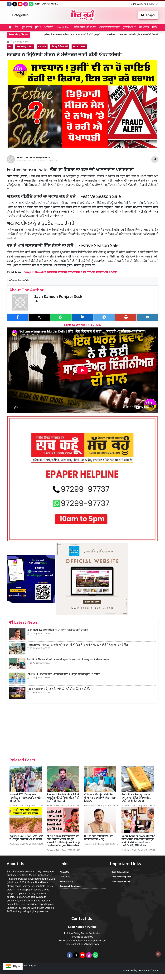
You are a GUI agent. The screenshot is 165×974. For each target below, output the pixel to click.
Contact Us (65, 876)
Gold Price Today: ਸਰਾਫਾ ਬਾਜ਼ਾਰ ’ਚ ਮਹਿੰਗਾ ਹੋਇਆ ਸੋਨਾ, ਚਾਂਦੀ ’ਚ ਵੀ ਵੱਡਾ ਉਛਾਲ (136, 798)
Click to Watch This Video (82, 325)
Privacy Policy (66, 881)
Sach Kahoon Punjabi (25, 965)
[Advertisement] (82, 729)
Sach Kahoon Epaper (121, 876)
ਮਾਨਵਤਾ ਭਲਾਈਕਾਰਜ (109, 27)
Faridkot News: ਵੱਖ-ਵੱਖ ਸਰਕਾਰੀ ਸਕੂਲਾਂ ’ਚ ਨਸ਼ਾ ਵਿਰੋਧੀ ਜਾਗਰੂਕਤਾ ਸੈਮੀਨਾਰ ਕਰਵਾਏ (68, 659)
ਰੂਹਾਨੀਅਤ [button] (128, 27)
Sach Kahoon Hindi (120, 872)
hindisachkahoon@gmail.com (82, 944)
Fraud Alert (64, 27)
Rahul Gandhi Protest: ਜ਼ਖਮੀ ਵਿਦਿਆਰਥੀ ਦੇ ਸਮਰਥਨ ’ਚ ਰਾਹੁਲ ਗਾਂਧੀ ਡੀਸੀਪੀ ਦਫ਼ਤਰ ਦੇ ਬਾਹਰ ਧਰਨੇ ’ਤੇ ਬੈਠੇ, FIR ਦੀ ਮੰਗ (138, 841)
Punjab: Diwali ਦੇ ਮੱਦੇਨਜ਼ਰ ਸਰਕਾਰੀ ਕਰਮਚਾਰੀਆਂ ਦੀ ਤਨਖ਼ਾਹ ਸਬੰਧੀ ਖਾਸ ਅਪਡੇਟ (70, 272)
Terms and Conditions (70, 886)
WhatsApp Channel (46, 3)
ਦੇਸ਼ (16, 27)
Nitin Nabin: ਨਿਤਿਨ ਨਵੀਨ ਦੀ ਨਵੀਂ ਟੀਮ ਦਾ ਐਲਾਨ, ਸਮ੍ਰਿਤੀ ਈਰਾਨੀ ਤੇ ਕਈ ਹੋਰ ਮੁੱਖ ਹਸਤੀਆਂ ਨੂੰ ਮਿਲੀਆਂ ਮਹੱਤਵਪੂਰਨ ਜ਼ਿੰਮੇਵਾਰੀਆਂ (63, 841)
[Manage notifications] (158, 954)
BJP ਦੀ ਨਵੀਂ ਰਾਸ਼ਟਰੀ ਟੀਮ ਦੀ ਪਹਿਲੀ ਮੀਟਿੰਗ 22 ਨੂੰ (98, 838)
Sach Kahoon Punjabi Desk (58, 297)
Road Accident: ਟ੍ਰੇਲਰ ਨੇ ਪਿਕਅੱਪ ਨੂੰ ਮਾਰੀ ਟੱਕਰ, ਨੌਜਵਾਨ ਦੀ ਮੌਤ (58, 689)
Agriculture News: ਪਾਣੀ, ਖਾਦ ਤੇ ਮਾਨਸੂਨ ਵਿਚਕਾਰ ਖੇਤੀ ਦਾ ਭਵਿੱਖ (26, 838)
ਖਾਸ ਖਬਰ (42, 46)
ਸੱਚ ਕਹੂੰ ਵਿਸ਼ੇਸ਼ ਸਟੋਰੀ (59, 46)
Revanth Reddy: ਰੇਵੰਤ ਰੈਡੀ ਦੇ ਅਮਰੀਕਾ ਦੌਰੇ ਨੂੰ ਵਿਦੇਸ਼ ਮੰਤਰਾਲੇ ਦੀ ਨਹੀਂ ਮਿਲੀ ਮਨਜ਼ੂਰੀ (63, 798)
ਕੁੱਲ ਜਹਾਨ (27, 27)
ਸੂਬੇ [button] (37, 27)
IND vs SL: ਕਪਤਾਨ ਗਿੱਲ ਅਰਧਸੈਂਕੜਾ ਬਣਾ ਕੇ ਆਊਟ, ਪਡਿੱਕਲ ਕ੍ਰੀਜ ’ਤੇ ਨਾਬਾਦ (63, 674)
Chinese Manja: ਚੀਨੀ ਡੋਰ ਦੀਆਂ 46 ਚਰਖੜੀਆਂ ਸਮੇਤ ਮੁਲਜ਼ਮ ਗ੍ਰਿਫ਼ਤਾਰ (100, 798)
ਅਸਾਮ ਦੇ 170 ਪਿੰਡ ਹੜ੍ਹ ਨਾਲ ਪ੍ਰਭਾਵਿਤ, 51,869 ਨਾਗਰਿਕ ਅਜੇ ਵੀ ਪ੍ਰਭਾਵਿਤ (25, 798)
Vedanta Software (148, 970)
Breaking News (21, 41)
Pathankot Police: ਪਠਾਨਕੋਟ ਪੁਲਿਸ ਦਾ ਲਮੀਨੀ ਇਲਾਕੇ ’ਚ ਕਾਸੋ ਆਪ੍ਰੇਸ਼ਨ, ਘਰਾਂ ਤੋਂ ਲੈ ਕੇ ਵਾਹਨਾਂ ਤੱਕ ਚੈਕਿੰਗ (117, 34)
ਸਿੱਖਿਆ (156, 27)
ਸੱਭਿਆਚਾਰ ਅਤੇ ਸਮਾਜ (85, 27)
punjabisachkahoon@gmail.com (88, 940)
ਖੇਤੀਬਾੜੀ (48, 27)
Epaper (150, 15)
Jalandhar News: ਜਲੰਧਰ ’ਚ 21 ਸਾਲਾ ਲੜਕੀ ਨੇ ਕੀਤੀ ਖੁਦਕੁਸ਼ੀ (35, 34)
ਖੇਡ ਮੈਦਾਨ (144, 27)
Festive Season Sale (20, 280)
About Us (64, 872)
